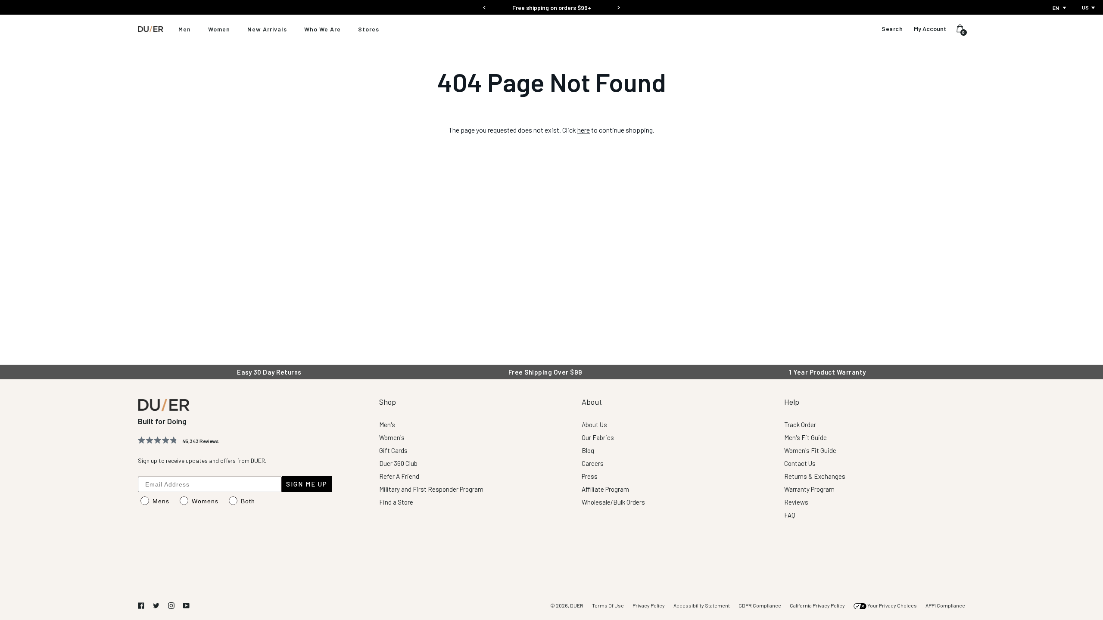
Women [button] (219, 29)
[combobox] (1060, 7)
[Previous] (484, 5)
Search (892, 28)
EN (1056, 8)
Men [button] (184, 29)
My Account (930, 28)
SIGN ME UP (306, 484)
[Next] (618, 5)
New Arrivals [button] (267, 29)
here (583, 130)
